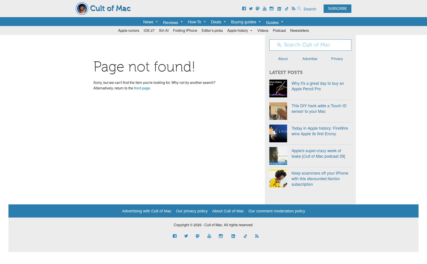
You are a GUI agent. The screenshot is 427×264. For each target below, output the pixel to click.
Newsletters (299, 30)
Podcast (279, 30)
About (283, 58)
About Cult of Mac (228, 211)
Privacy (337, 58)
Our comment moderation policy (276, 211)
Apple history (237, 30)
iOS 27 (149, 30)
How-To (194, 21)
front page (142, 88)
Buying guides (243, 21)
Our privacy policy (192, 211)
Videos (262, 30)
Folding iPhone (185, 30)
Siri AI (164, 30)
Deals (216, 21)
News (148, 21)
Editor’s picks (212, 30)
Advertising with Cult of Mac (146, 211)
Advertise (309, 58)
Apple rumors (128, 30)
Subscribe (337, 9)
